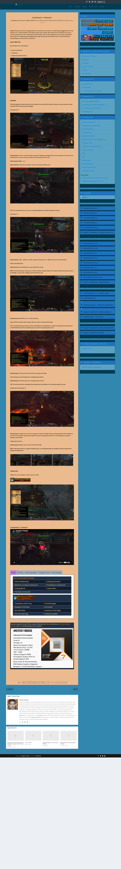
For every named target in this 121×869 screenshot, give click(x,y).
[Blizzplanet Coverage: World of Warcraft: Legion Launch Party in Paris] (15, 736)
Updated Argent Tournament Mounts (50, 743)
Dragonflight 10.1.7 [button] (90, 258)
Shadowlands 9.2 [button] (89, 298)
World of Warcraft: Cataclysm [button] (95, 344)
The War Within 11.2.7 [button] (91, 208)
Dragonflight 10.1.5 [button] (90, 263)
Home (70, 6)
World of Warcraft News (41, 20)
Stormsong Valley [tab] (31, 573)
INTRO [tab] (13, 573)
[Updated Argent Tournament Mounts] (51, 736)
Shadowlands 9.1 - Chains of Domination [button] (98, 305)
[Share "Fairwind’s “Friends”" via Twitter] (26, 682)
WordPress (38, 755)
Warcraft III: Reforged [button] (91, 362)
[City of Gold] (33, 736)
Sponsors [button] (87, 193)
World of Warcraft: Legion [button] (93, 332)
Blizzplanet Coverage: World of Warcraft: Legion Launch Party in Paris (15, 744)
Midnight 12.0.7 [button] (88, 79)
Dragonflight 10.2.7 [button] (90, 243)
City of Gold (28, 742)
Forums (102, 6)
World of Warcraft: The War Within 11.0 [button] (98, 232)
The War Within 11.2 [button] (90, 213)
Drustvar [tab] (20, 573)
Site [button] (84, 16)
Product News (93, 6)
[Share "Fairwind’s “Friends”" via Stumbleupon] (43, 682)
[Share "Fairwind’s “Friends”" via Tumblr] (31, 682)
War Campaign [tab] (56, 573)
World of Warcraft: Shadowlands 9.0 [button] (97, 312)
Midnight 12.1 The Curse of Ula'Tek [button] (96, 51)
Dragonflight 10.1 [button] (90, 267)
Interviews (77, 6)
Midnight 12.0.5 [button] (88, 96)
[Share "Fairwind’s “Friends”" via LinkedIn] (37, 682)
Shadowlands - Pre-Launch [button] (93, 317)
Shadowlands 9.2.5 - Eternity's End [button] (96, 293)
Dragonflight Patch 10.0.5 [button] (93, 277)
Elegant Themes (25, 755)
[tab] (97, 16)
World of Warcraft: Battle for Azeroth (59, 20)
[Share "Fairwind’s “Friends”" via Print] (48, 682)
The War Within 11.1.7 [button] (91, 218)
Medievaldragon (21, 20)
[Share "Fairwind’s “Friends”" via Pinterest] (34, 682)
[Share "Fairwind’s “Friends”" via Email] (45, 682)
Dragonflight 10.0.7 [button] (90, 272)
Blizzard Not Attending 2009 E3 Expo (68, 743)
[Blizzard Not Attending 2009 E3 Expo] (69, 736)
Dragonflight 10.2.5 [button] (90, 248)
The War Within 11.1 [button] (90, 222)
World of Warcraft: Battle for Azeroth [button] (98, 328)
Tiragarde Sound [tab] (44, 573)
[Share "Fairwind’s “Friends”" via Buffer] (40, 682)
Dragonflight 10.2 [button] (90, 253)
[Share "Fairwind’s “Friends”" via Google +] (29, 682)
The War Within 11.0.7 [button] (91, 227)
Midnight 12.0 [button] (88, 117)
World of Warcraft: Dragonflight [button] (96, 282)
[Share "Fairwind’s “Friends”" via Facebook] (23, 682)
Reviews (84, 6)
